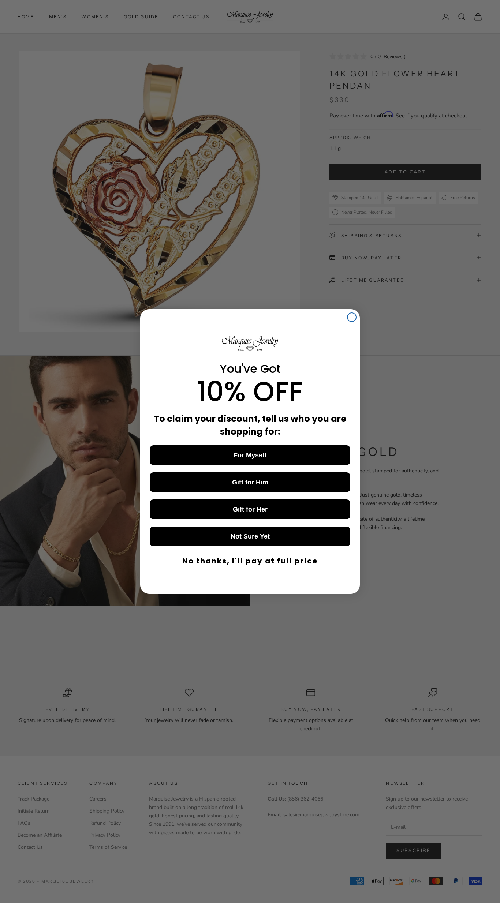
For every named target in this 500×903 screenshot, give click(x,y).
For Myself (250, 455)
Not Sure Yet (250, 536)
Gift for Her (250, 509)
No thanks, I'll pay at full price (250, 561)
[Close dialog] (351, 317)
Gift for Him (250, 482)
